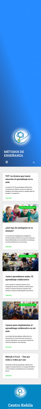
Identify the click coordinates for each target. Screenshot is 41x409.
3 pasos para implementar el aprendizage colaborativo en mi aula (20, 328)
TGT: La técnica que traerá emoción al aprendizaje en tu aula (19, 179)
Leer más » (8, 198)
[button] (7, 162)
